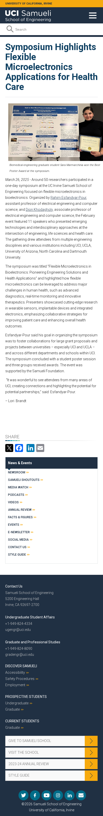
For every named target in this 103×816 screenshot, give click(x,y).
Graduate (12, 709)
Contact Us (17, 547)
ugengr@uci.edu (18, 630)
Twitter (23, 795)
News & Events (20, 463)
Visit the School (23, 752)
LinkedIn (69, 795)
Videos (13, 502)
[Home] (28, 14)
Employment (15, 685)
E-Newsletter (19, 532)
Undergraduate (16, 703)
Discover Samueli (21, 666)
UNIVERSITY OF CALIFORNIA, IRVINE (28, 3)
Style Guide (17, 554)
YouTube (47, 795)
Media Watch (18, 487)
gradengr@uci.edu (19, 655)
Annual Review (20, 510)
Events (13, 524)
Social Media (18, 539)
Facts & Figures (20, 517)
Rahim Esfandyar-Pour (68, 198)
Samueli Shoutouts (24, 480)
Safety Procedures (19, 679)
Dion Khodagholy (39, 210)
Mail (81, 795)
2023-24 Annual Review (28, 764)
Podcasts (16, 495)
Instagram (58, 795)
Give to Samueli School (29, 741)
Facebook (35, 795)
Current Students (22, 721)
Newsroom (16, 472)
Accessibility (15, 672)
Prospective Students (26, 697)
